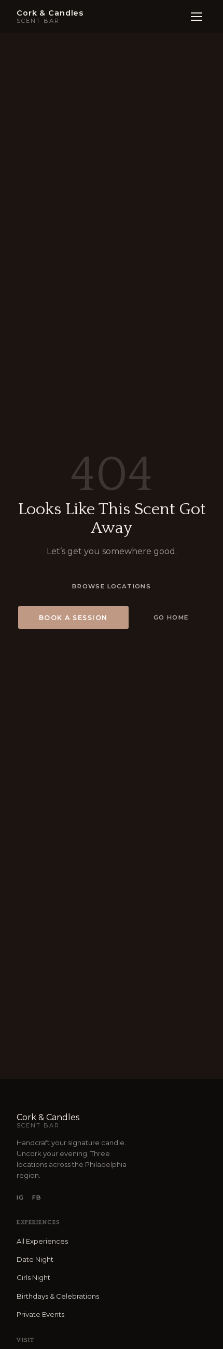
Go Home (171, 617)
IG (20, 1197)
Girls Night (33, 1277)
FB (36, 1197)
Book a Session (73, 618)
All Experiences (42, 1241)
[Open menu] (196, 16)
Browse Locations (111, 586)
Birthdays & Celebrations (58, 1296)
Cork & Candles (48, 1120)
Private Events (40, 1314)
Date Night (35, 1259)
